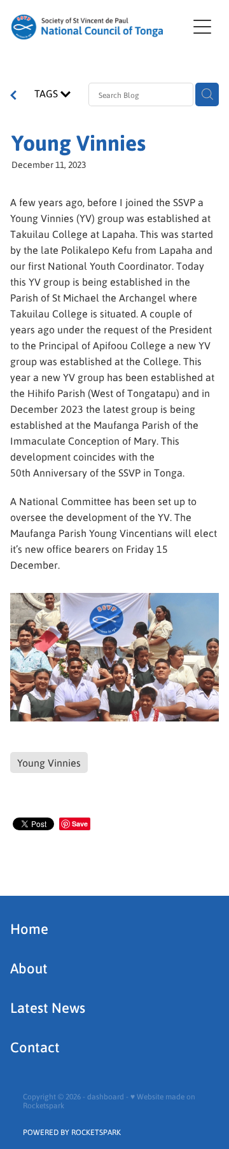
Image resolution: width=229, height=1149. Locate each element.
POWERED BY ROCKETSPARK (72, 1132)
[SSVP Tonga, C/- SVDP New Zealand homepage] (99, 27)
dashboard (105, 1096)
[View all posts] (13, 96)
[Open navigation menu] (202, 26)
